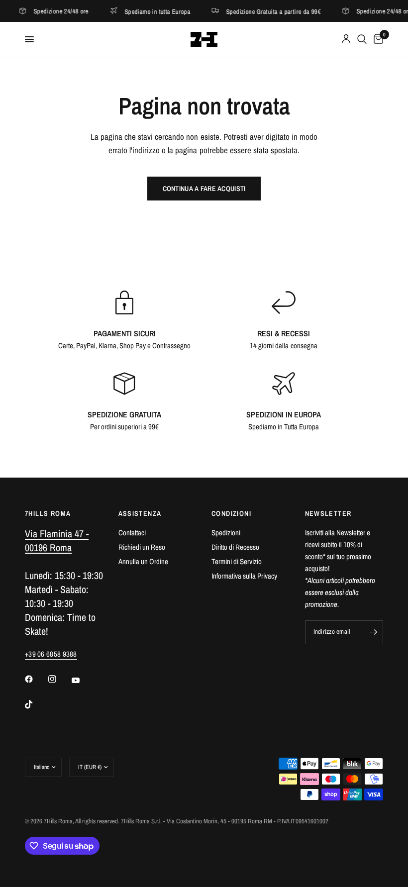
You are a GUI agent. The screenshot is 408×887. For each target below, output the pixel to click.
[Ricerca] (362, 39)
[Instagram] (59, 679)
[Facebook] (36, 679)
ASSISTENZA (140, 513)
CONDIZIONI (231, 513)
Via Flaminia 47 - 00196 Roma (57, 540)
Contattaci (132, 532)
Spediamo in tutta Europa (146, 11)
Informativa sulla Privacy (244, 576)
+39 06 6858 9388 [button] (51, 654)
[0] (376, 39)
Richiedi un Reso (141, 547)
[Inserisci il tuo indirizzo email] (373, 632)
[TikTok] (36, 704)
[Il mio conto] (346, 39)
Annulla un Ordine (143, 561)
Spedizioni (225, 532)
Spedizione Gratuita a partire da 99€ (262, 11)
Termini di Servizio (236, 561)
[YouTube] (83, 680)
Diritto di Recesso (235, 547)
